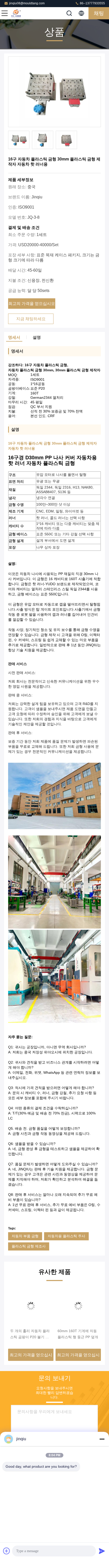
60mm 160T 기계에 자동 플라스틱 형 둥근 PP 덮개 (78, 1334)
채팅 (99, 13)
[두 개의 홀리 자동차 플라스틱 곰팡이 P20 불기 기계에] (30, 1306)
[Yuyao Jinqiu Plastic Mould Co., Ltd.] (21, 13)
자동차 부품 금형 (25, 1236)
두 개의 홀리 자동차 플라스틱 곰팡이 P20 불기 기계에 (30, 1334)
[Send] (102, 1550)
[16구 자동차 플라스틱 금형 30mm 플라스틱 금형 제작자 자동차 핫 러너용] (54, 92)
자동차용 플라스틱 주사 (66, 1236)
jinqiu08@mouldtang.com (27, 3)
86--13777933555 (92, 3)
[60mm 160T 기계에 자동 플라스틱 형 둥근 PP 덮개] (78, 1306)
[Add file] (6, 1550)
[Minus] (102, 1439)
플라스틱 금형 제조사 (29, 1246)
